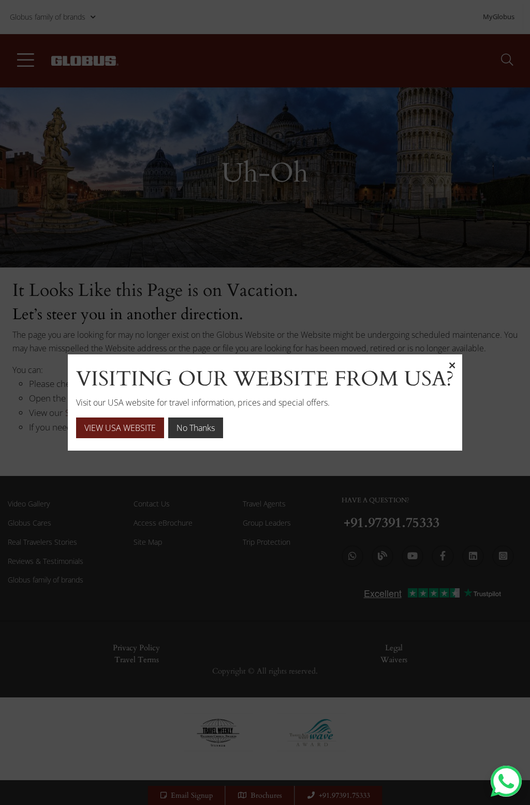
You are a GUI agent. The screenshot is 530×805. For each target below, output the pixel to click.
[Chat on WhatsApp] (506, 781)
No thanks (195, 428)
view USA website (120, 428)
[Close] (452, 364)
